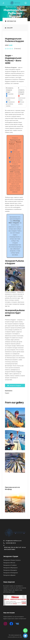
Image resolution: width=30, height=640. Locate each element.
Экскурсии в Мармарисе (10, 567)
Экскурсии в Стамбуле (10, 565)
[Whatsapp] (25, 630)
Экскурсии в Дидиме (9, 575)
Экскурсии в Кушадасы (10, 570)
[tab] (15, 21)
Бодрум (7, 393)
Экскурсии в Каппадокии (10, 572)
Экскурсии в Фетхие (9, 562)
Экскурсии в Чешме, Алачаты (12, 560)
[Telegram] (25, 635)
